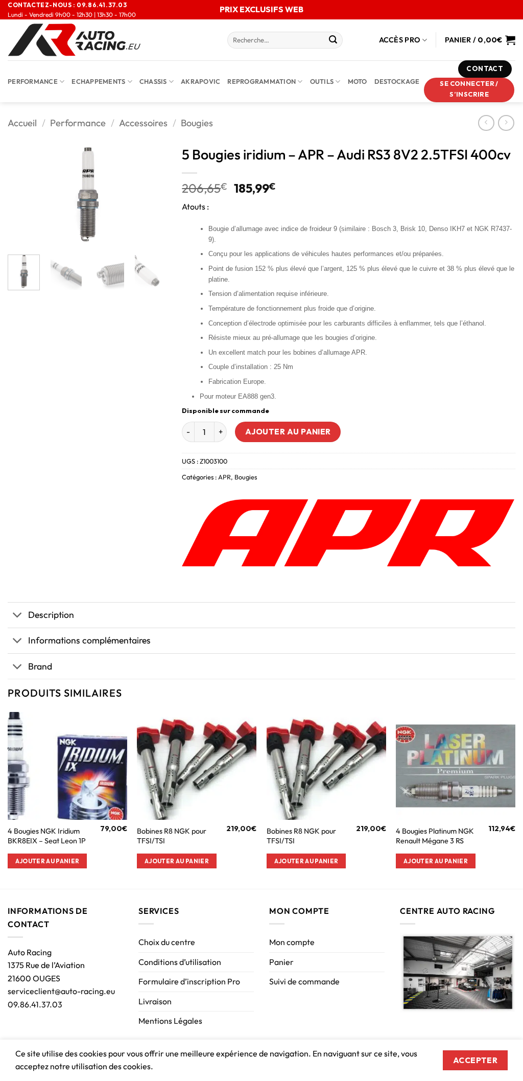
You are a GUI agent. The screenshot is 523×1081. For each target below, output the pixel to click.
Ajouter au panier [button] (47, 861)
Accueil (22, 123)
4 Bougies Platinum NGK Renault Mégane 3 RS (435, 835)
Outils (322, 81)
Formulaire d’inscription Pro (189, 981)
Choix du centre (166, 942)
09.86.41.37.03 (35, 1004)
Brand (40, 666)
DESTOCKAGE (397, 81)
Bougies (197, 123)
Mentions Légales (170, 1021)
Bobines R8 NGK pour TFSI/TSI (171, 835)
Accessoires (143, 123)
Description (51, 614)
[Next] (150, 193)
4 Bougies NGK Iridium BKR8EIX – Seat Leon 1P (47, 835)
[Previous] (23, 193)
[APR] (348, 532)
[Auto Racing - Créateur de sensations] (110, 39)
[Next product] (486, 123)
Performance (33, 81)
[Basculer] (18, 616)
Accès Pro (400, 39)
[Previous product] (506, 123)
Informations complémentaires (89, 640)
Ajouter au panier (288, 431)
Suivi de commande (304, 981)
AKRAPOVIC (200, 81)
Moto (357, 81)
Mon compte (292, 942)
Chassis (153, 81)
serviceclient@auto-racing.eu (61, 991)
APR (224, 477)
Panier (281, 962)
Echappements (98, 81)
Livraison (155, 1001)
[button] (469, 90)
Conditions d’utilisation (179, 962)
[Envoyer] (333, 40)
